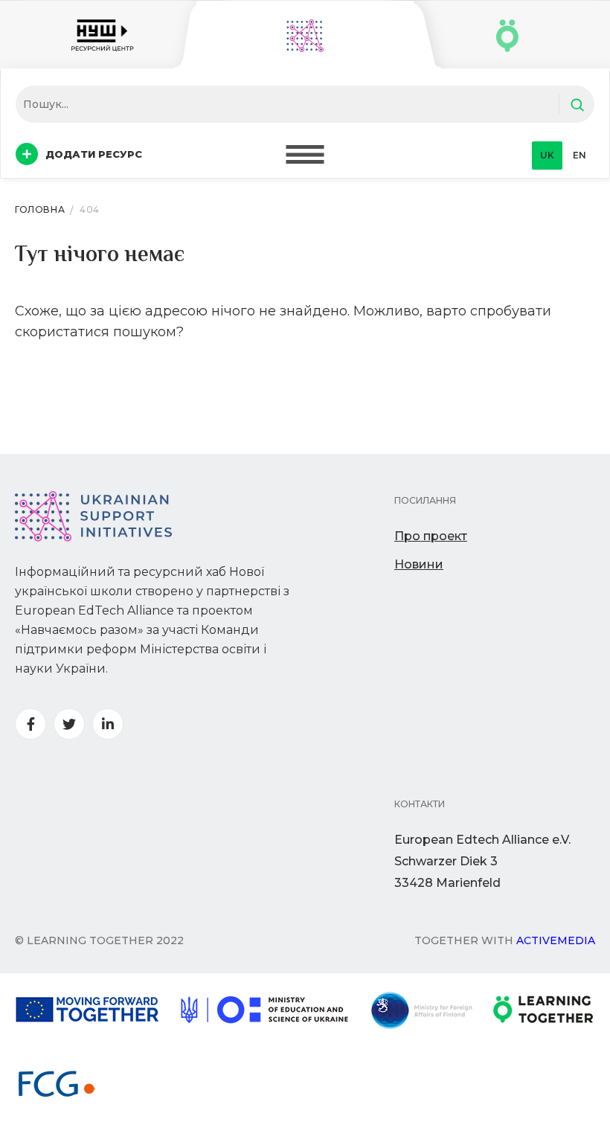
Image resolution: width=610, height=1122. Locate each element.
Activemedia (555, 940)
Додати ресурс (93, 154)
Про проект (430, 536)
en (579, 155)
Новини (418, 564)
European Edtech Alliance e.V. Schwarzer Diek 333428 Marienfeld (482, 861)
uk (547, 155)
